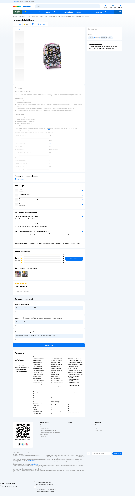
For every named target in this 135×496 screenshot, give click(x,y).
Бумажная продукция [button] (20, 357)
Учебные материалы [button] (20, 369)
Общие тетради (37, 378)
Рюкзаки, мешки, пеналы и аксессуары (50, 16)
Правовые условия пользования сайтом (37, 452)
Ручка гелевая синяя (55, 378)
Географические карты (73, 403)
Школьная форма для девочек (58, 410)
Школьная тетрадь (37, 366)
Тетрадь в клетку (37, 360)
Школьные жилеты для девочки (75, 394)
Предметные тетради (38, 372)
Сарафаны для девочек (73, 366)
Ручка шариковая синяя (56, 358)
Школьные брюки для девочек (75, 370)
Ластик (35, 395)
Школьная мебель (55, 388)
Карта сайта (43, 436)
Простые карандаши (55, 366)
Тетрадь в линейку (37, 362)
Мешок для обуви (55, 394)
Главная (15, 16)
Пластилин (70, 406)
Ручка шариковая (37, 392)
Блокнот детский (37, 376)
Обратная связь (44, 434)
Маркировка (20, 179)
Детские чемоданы (55, 395)
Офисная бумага (37, 364)
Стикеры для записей (56, 368)
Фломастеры (36, 397)
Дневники (35, 356)
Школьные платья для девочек (75, 362)
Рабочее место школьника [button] (22, 363)
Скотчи (35, 394)
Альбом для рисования (38, 380)
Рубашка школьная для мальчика (75, 364)
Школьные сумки (55, 397)
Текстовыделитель (37, 401)
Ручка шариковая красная (57, 382)
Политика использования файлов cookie (50, 432)
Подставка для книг (37, 413)
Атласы (69, 401)
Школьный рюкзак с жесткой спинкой (58, 405)
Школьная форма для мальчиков (58, 413)
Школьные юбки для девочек (75, 360)
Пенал (34, 386)
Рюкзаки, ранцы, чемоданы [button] (22, 365)
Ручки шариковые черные (57, 380)
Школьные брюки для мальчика (75, 356)
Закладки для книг (37, 411)
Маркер (35, 409)
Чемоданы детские (68, 16)
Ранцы (52, 390)
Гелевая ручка (36, 388)
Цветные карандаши (55, 356)
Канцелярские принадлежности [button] (19, 359)
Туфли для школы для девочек (75, 372)
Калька (34, 407)
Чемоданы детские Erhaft (82, 16)
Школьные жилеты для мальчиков (73, 377)
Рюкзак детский (54, 399)
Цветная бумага (71, 410)
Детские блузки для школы (74, 358)
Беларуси (22, 454)
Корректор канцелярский (39, 399)
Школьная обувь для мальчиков (75, 374)
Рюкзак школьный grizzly (56, 412)
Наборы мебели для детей (57, 386)
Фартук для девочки (72, 368)
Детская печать (54, 376)
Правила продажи (44, 428)
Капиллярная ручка (37, 403)
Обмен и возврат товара (46, 426)
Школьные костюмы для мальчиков (73, 380)
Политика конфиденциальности (48, 430)
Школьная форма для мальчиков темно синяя (75, 389)
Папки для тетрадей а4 (38, 384)
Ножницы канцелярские (56, 360)
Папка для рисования (56, 384)
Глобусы (70, 399)
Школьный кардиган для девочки (73, 383)
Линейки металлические (56, 370)
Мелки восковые (72, 408)
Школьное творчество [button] (21, 371)
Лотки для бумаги (55, 374)
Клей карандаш (36, 390)
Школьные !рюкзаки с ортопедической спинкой (57, 402)
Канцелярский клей (55, 362)
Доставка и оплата (44, 425)
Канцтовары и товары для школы (28, 16)
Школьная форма (55, 408)
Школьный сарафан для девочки (75, 392)
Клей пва (53, 372)
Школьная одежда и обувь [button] (22, 367)
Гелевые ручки (36, 405)
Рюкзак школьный (55, 392)
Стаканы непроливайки (73, 412)
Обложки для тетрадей (38, 358)
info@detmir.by (31, 460)
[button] (118, 12)
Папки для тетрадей (38, 374)
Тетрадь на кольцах (37, 368)
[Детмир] (22, 6)
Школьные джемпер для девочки (73, 386)
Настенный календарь (38, 370)
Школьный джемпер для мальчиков (73, 396)
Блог (96, 428)
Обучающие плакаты (73, 404)
